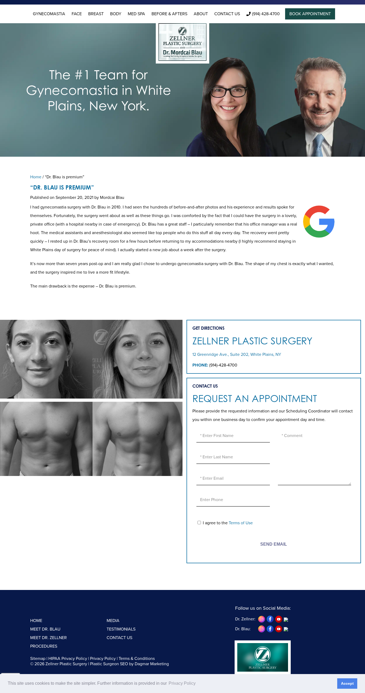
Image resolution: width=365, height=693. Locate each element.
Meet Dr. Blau (45, 629)
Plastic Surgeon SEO (109, 664)
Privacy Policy (103, 658)
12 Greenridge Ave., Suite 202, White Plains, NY (236, 354)
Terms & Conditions (137, 658)
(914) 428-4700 (266, 14)
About (201, 14)
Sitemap (37, 658)
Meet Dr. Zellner (48, 637)
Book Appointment (310, 14)
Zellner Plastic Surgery (252, 340)
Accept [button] (347, 683)
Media (113, 620)
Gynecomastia (49, 14)
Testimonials (121, 629)
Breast (96, 14)
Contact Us (227, 14)
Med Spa (136, 14)
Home (35, 177)
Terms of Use (241, 523)
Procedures (43, 646)
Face (77, 14)
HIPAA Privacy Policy (67, 658)
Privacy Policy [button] (182, 683)
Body (115, 14)
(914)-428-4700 (223, 365)
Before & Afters (169, 14)
